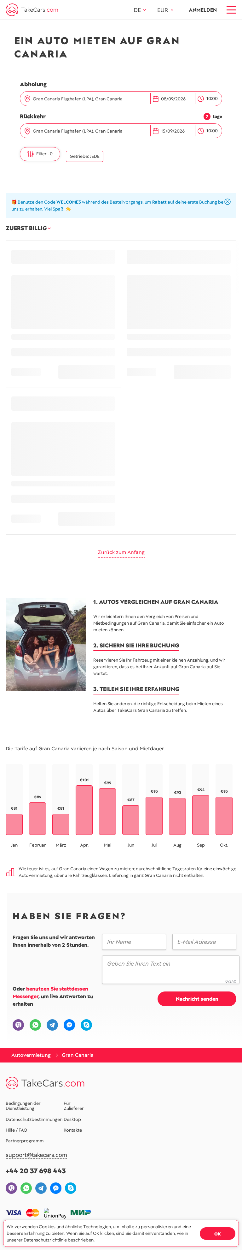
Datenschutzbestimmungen (34, 1119)
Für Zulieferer (74, 1106)
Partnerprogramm (25, 1140)
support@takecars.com (36, 1155)
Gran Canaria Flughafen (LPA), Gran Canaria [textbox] (78, 99)
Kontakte (73, 1130)
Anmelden (203, 10)
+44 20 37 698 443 (36, 1171)
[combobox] (90, 98)
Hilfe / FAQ (16, 1130)
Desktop (72, 1119)
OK (217, 1234)
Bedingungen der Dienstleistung (23, 1106)
